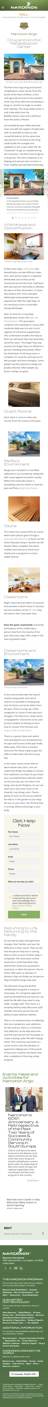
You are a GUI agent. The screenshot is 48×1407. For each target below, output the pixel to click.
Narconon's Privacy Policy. (22, 907)
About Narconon (9, 1312)
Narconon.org (8, 1361)
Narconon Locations (11, 1366)
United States (21, 1361)
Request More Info (12, 1340)
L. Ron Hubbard (32, 1322)
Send (24, 914)
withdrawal (28, 268)
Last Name (13, 844)
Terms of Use (29, 1386)
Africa (35, 1363)
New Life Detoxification (23, 1292)
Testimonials (15, 1295)
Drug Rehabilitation (30, 1295)
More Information (10, 1338)
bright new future (28, 488)
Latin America (18, 1363)
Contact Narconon (29, 1340)
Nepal (28, 1363)
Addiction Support (29, 1343)
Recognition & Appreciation (14, 1320)
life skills (33, 610)
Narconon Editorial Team (13, 1322)
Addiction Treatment (11, 1343)
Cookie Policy (18, 1386)
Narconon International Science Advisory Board (23, 1316)
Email (10, 856)
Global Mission (24, 1312)
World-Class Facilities (25, 1315)
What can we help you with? (20, 881)
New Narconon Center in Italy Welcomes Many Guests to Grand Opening (23, 1203)
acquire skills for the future (17, 730)
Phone (11, 869)
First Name (13, 832)
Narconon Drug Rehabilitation (15, 1289)
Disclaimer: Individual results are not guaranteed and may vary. (21, 1389)
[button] (24, 1375)
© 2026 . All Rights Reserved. (19, 1384)
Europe (32, 1361)
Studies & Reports (35, 1320)
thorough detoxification (16, 538)
